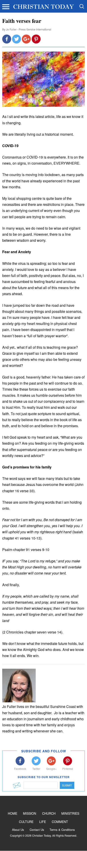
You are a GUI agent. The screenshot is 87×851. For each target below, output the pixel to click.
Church (49, 813)
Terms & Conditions (62, 829)
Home (12, 813)
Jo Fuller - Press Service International (28, 29)
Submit (67, 785)
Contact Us (37, 829)
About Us (18, 829)
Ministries (70, 813)
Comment (60, 821)
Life (42, 821)
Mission (29, 813)
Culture (26, 821)
